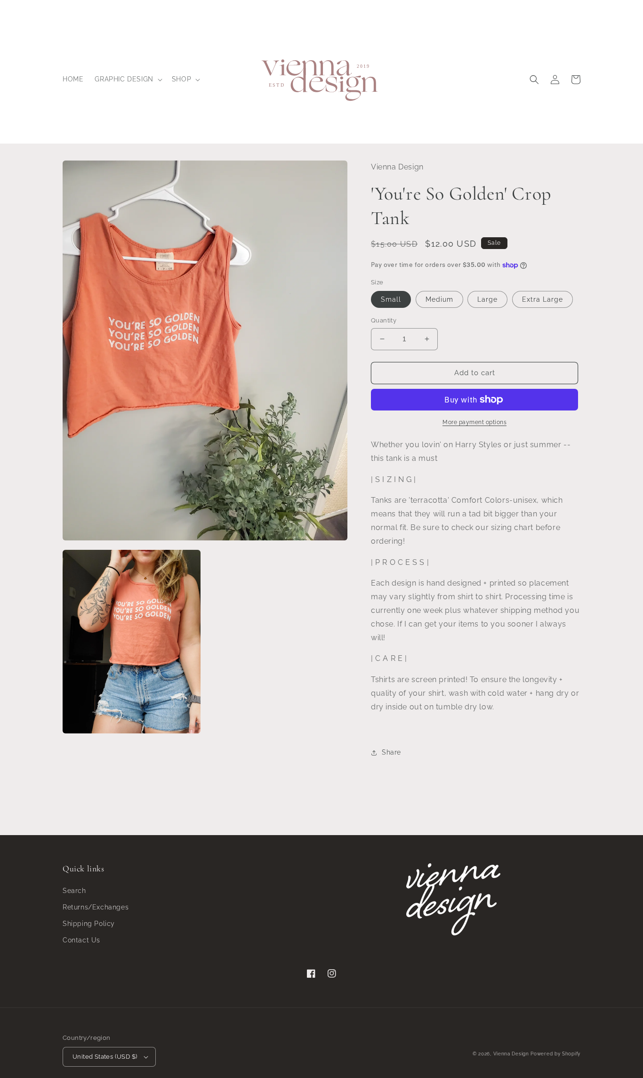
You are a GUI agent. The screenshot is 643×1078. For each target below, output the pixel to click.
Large (487, 299)
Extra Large (542, 299)
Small (391, 299)
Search (74, 890)
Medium (439, 299)
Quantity (383, 320)
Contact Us (81, 940)
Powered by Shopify (555, 1053)
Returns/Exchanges (96, 907)
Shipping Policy (89, 923)
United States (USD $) (104, 1056)
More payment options (474, 422)
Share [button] (391, 752)
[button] (127, 79)
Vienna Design (511, 1053)
